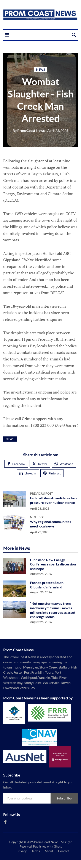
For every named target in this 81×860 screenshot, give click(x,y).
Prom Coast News (29, 130)
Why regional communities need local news (50, 524)
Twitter (42, 464)
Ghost (58, 846)
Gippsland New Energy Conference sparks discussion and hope (53, 564)
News (40, 69)
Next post (38, 517)
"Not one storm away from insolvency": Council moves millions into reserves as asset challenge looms (52, 610)
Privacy (21, 851)
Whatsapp (66, 464)
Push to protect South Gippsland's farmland (47, 584)
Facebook (18, 464)
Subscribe (64, 798)
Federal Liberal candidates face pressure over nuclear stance (54, 500)
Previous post (41, 493)
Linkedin (30, 473)
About (49, 851)
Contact (63, 851)
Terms (36, 851)
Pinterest (54, 473)
